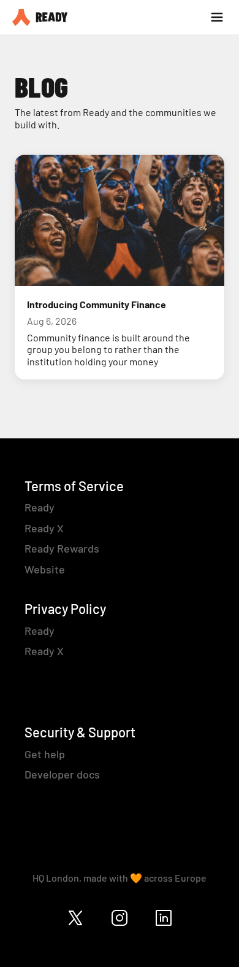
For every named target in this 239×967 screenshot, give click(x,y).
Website (45, 569)
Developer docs (62, 774)
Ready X (44, 528)
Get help (45, 754)
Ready (40, 507)
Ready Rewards (62, 548)
